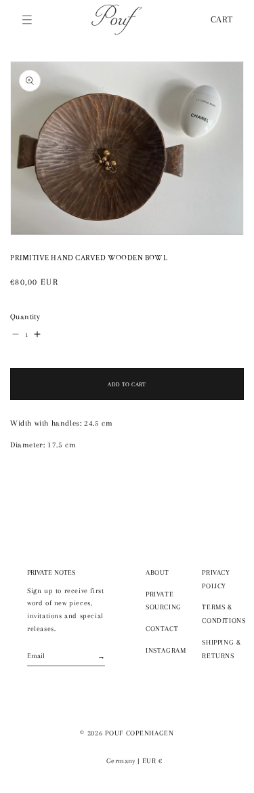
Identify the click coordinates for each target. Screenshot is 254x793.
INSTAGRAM (166, 650)
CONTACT (162, 628)
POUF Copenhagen (139, 733)
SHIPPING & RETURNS (221, 649)
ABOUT (157, 572)
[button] (27, 20)
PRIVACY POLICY (216, 579)
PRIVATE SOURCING (164, 601)
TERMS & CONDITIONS (223, 614)
